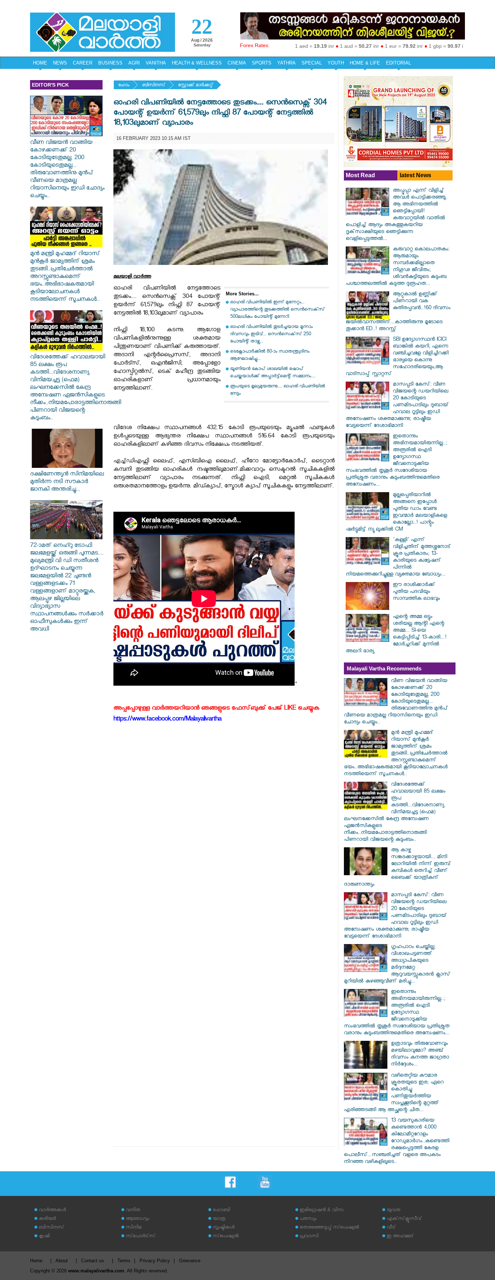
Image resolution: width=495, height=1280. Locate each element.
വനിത (133, 1210)
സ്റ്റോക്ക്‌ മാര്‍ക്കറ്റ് (195, 85)
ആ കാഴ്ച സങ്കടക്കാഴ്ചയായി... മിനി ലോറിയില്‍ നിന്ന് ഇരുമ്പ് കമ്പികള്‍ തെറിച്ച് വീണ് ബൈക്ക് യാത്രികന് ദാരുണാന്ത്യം (397, 868)
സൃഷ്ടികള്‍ (223, 1228)
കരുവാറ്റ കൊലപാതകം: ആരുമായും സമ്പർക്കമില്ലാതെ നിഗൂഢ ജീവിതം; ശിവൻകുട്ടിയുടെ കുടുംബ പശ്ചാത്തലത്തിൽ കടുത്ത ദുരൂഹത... (397, 267)
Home (36, 1260)
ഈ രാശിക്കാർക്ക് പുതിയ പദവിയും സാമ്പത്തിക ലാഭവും (416, 592)
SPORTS (261, 63)
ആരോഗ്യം (137, 1219)
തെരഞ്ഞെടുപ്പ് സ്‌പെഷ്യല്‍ (329, 1228)
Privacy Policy (155, 1260)
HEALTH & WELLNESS (197, 63)
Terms (123, 1260)
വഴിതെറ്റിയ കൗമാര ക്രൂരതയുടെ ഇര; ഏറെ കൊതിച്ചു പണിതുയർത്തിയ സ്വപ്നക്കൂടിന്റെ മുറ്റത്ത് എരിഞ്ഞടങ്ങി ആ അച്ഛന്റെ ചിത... (394, 1093)
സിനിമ (133, 1228)
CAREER (82, 63)
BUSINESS (110, 63)
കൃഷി (44, 1236)
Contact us (92, 1260)
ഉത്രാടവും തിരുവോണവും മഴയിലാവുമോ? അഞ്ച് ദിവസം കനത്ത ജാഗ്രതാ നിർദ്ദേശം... (420, 1054)
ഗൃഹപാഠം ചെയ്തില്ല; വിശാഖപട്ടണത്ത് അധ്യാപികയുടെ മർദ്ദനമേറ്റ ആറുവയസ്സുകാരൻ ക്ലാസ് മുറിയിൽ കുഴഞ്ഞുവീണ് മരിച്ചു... (397, 964)
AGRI (134, 63)
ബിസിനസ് (153, 85)
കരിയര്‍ (47, 1219)
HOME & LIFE (365, 63)
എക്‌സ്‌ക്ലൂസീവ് (404, 1219)
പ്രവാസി (309, 1236)
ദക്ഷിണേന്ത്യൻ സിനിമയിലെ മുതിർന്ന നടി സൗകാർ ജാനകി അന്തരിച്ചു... (67, 482)
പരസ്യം (308, 1219)
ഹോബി (221, 1210)
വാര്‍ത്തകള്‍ (52, 1210)
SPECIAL (311, 63)
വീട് (391, 1228)
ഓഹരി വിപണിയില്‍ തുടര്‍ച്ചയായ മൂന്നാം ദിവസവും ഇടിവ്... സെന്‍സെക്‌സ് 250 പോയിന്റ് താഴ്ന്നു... (271, 334)
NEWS (60, 63)
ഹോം (123, 85)
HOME (40, 63)
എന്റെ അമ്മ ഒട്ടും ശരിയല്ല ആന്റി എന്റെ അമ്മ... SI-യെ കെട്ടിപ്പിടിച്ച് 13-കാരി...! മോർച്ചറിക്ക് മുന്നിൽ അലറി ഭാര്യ (396, 634)
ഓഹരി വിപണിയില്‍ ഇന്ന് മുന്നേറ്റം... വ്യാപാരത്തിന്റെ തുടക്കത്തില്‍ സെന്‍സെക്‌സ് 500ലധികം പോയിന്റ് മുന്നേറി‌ (277, 310)
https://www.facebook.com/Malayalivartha (167, 719)
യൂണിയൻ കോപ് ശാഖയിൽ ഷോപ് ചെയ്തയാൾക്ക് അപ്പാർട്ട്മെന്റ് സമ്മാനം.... (272, 373)
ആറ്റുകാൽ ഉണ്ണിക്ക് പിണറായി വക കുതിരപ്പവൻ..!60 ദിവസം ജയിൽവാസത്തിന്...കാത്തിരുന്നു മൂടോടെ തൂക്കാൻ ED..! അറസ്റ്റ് (398, 312)
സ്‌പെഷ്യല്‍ (226, 1236)
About (61, 1260)
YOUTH (336, 63)
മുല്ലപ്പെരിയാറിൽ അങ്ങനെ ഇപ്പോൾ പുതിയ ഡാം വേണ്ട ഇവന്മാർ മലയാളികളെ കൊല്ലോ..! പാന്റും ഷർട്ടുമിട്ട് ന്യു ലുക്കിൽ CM (396, 512)
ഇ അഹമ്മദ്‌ (400, 1236)
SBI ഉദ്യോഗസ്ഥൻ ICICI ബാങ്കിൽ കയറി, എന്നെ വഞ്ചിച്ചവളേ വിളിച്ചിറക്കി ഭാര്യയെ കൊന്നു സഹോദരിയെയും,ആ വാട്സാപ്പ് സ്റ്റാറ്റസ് (397, 357)
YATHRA (286, 63)
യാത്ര (219, 1219)
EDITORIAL (398, 63)
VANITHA (156, 63)
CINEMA (237, 63)
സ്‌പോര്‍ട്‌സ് (140, 1236)
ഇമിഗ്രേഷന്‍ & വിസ (322, 1210)
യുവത (393, 1210)
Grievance (189, 1260)
